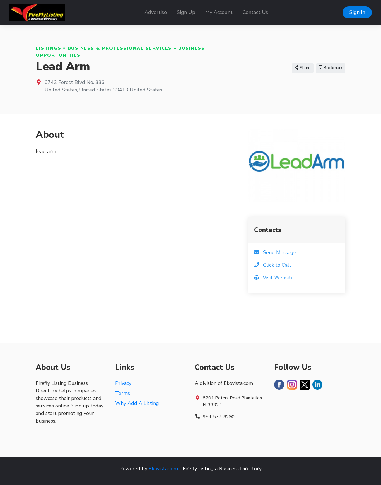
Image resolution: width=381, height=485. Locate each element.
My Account (219, 12)
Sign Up (186, 12)
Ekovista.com (163, 468)
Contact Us (255, 12)
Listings (48, 48)
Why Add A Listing (137, 403)
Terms (122, 393)
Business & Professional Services (120, 48)
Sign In (357, 12)
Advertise (155, 12)
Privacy (123, 383)
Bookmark (332, 68)
